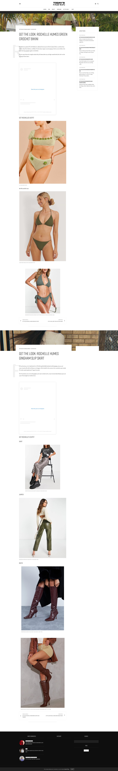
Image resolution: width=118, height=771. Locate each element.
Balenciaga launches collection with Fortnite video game (34, 751)
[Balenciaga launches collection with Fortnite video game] (22, 750)
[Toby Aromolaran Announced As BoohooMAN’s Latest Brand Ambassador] (22, 742)
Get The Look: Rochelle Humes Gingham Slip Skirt (39, 356)
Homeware (59, 9)
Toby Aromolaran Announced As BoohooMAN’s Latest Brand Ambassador (34, 743)
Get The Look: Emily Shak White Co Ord (86, 59)
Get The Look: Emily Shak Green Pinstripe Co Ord (87, 70)
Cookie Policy (66, 769)
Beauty (53, 9)
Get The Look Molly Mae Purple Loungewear (33, 759)
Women (44, 9)
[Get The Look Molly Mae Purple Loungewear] (22, 758)
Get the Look (66, 9)
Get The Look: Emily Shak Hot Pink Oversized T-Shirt (87, 48)
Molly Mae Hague (34, 757)
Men (49, 9)
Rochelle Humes (27, 29)
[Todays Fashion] (59, 3)
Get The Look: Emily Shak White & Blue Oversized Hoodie (86, 82)
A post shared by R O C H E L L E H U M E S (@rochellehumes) (37, 112)
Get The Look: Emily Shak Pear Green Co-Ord (87, 37)
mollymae (86, 750)
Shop (73, 9)
